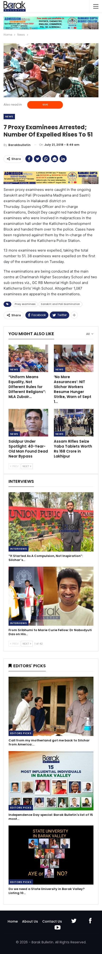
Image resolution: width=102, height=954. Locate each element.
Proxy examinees (25, 304)
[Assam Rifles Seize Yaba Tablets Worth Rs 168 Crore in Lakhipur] (73, 422)
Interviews (18, 549)
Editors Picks (20, 733)
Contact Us (52, 921)
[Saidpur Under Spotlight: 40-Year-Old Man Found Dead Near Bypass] (28, 422)
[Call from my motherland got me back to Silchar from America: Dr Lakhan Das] (51, 706)
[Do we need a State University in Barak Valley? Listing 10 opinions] (51, 855)
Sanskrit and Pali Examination (60, 304)
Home (13, 921)
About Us (30, 921)
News (9, 116)
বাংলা (45, 104)
